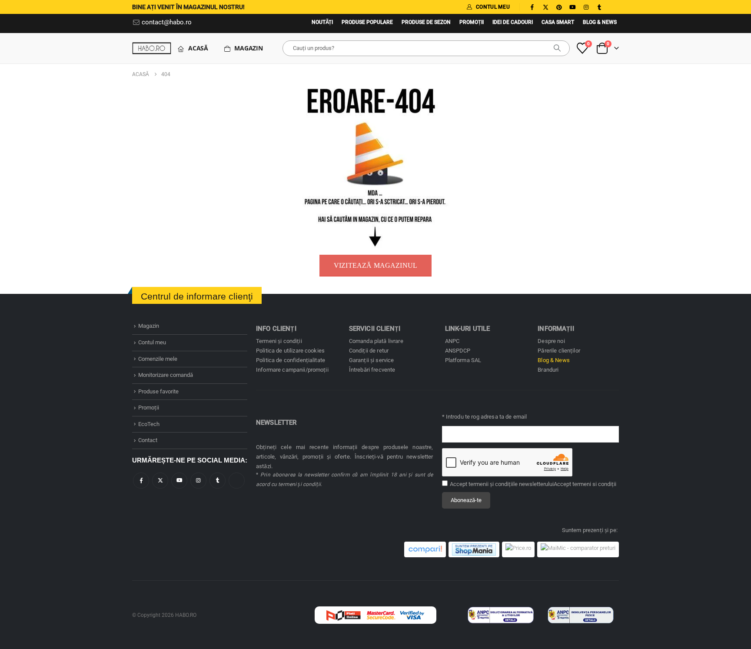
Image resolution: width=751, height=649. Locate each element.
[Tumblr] (599, 7)
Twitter (160, 481)
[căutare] (557, 48)
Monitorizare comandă (165, 375)
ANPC (452, 341)
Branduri (548, 369)
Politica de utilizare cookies (290, 350)
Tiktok (237, 481)
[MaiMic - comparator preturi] (578, 549)
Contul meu (152, 342)
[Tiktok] (612, 7)
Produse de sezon (426, 22)
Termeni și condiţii (279, 341)
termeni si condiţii (594, 484)
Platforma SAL (463, 360)
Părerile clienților (559, 350)
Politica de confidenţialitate (290, 360)
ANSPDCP (458, 350)
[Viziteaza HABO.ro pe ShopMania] (474, 549)
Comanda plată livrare (376, 341)
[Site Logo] (151, 48)
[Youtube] (572, 7)
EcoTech (149, 424)
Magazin (248, 48)
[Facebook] (532, 7)
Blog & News (600, 22)
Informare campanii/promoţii (292, 369)
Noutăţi (322, 22)
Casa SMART (558, 22)
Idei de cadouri (512, 22)
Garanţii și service (371, 360)
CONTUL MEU (493, 7)
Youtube (179, 481)
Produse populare (367, 22)
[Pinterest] (559, 7)
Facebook (141, 481)
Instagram (198, 481)
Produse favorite (158, 391)
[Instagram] (585, 7)
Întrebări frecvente (372, 369)
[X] (545, 7)
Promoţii (471, 22)
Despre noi (551, 341)
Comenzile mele (157, 359)
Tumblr (217, 481)
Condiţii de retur (369, 350)
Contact (147, 440)
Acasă (198, 48)
